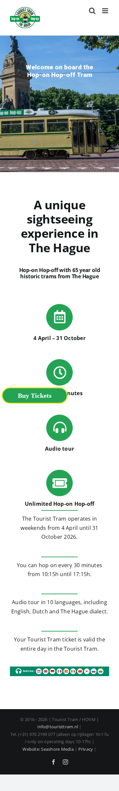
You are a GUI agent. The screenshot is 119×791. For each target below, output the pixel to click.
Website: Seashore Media (48, 749)
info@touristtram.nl (57, 727)
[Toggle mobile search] (92, 10)
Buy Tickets (35, 395)
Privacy (85, 749)
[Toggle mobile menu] (105, 10)
